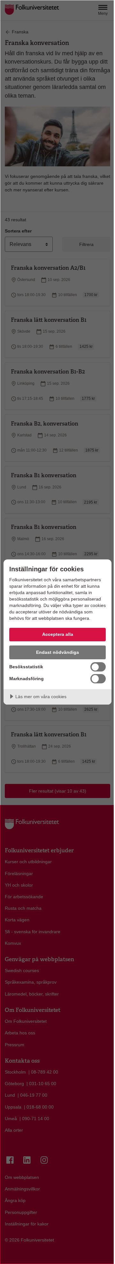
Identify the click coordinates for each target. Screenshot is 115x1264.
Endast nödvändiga (57, 652)
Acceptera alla (57, 634)
